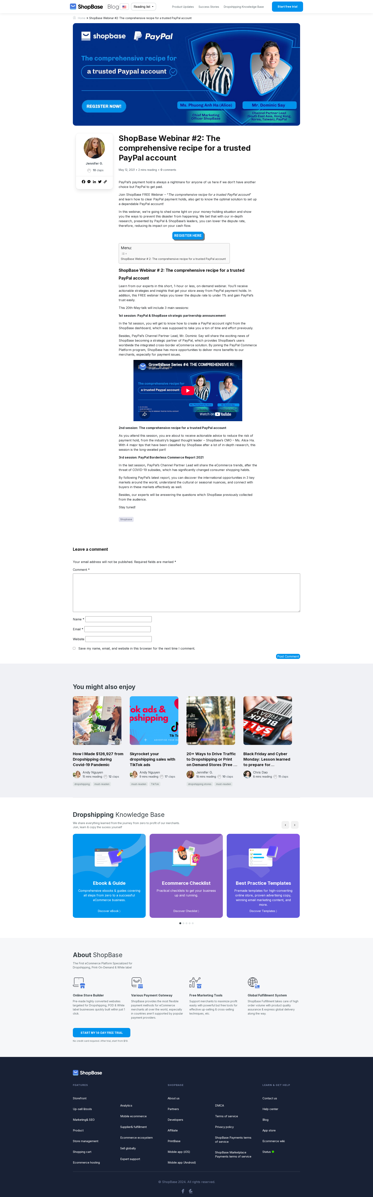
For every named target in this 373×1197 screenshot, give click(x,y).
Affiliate (173, 1130)
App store (269, 1130)
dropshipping (82, 784)
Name (78, 619)
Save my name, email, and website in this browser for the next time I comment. (136, 648)
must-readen (101, 784)
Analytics (126, 1105)
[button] (180, 923)
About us (174, 1098)
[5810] (89, 170)
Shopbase (126, 519)
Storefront (79, 1098)
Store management (85, 1141)
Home (81, 18)
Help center (270, 1109)
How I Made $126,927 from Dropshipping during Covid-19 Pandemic (98, 759)
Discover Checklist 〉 (186, 911)
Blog (265, 1120)
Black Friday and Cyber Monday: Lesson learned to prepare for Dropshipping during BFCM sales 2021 (268, 759)
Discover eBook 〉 (109, 911)
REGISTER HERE (188, 235)
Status (266, 1152)
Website (78, 639)
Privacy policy (224, 1127)
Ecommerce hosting (86, 1162)
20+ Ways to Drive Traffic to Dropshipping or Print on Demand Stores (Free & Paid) (211, 759)
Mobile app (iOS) (179, 1152)
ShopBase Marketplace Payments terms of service (233, 1154)
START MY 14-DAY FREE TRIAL (102, 1032)
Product (78, 1130)
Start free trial (287, 6)
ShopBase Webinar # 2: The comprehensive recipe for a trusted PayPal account (173, 258)
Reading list (142, 7)
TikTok (155, 784)
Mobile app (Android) (182, 1162)
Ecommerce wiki (273, 1141)
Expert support (130, 1159)
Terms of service (226, 1116)
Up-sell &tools (82, 1109)
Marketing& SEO (84, 1120)
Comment (81, 570)
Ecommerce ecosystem (136, 1137)
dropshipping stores (199, 784)
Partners (173, 1109)
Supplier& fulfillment (133, 1127)
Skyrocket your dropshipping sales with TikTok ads (152, 759)
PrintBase (174, 1141)
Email (78, 629)
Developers (175, 1120)
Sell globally (128, 1148)
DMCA (219, 1105)
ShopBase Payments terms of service (233, 1140)
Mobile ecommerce (133, 1116)
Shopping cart (82, 1152)
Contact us (269, 1098)
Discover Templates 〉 (263, 911)
